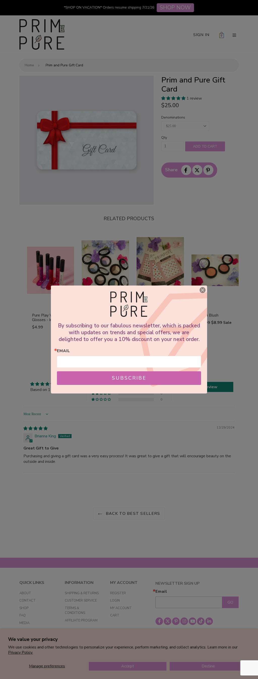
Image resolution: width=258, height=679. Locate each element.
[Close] (203, 290)
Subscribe (129, 378)
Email (63, 351)
